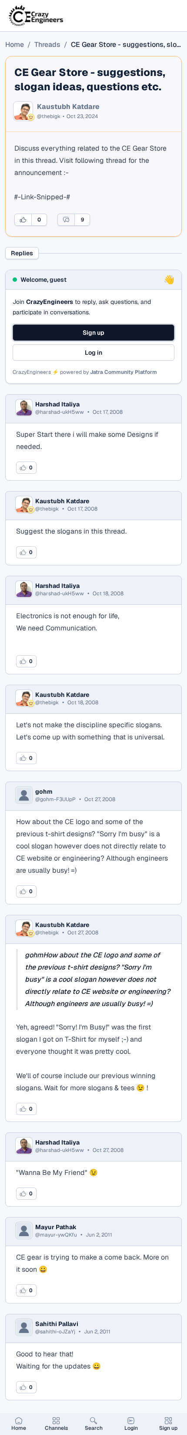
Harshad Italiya (57, 404)
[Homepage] (36, 15)
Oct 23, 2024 (82, 116)
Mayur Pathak (56, 1227)
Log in (93, 352)
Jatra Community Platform (123, 372)
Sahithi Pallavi (56, 1324)
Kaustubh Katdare (68, 106)
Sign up (93, 332)
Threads (47, 44)
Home (14, 44)
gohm (44, 791)
